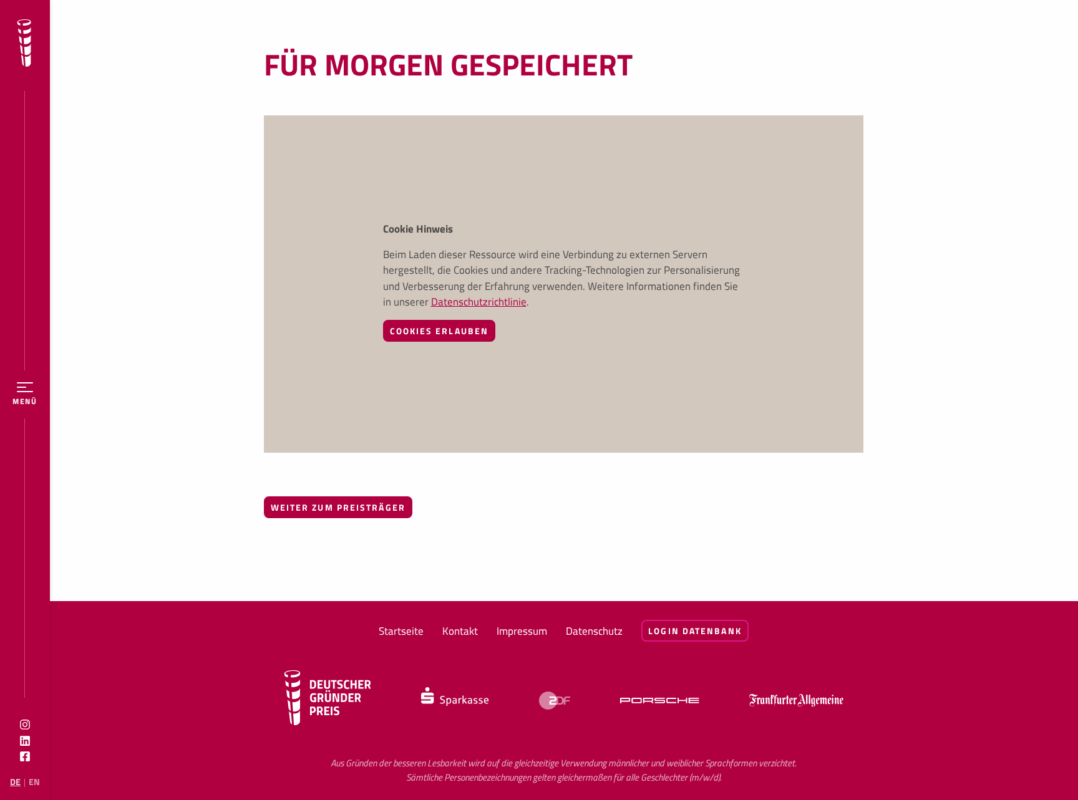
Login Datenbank (695, 630)
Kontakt (460, 631)
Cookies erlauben (439, 330)
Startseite (401, 631)
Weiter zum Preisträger (338, 507)
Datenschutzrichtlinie (479, 302)
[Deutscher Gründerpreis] (24, 45)
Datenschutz (594, 631)
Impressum (522, 631)
